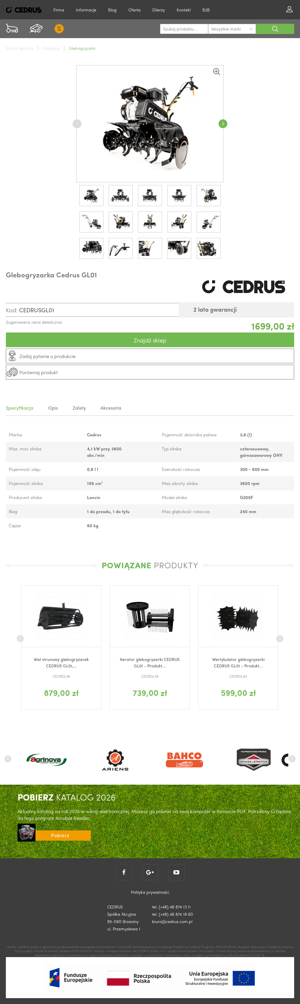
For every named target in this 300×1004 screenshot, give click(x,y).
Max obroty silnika (180, 483)
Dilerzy (158, 10)
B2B (206, 10)
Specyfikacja (19, 407)
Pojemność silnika (26, 483)
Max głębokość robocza (186, 511)
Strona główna (19, 48)
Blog (112, 10)
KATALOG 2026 (67, 797)
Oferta (134, 10)
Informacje (86, 10)
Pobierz (60, 835)
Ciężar (15, 525)
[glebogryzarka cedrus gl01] (150, 123)
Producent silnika (25, 497)
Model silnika (174, 497)
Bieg (13, 511)
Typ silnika (171, 448)
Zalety (79, 407)
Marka (15, 434)
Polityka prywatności (150, 892)
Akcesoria (110, 407)
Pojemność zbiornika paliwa (189, 434)
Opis (53, 407)
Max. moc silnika (25, 448)
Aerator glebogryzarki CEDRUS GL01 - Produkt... (97, 662)
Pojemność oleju (24, 469)
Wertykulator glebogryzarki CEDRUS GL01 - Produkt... (185, 662)
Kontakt (184, 10)
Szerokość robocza (181, 469)
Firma (58, 10)
